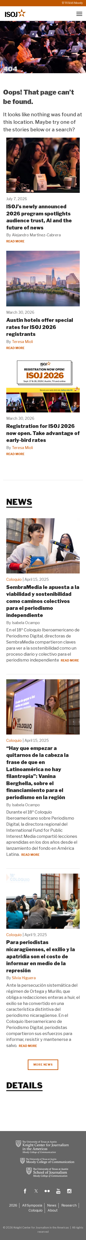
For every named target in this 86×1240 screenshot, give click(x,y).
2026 (13, 1205)
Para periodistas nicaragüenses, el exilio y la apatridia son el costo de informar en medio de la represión (40, 956)
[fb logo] (25, 1194)
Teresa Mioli (22, 341)
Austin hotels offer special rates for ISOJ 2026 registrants (39, 327)
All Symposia (32, 1205)
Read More (15, 241)
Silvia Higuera (24, 978)
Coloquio (14, 579)
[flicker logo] (47, 1194)
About (53, 1210)
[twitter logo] (36, 1194)
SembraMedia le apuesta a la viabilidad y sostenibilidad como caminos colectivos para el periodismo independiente (42, 601)
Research (69, 1205)
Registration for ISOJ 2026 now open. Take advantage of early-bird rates (43, 433)
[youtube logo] (58, 1194)
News (51, 1205)
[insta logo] (69, 1194)
